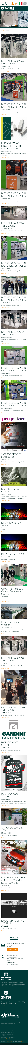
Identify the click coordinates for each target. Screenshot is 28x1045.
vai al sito (3, 1005)
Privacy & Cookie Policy (6, 1038)
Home (2, 30)
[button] (0, 19)
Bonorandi (9, 1041)
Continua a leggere (5, 71)
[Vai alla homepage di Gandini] (8, 8)
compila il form (12, 949)
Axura (22, 1041)
